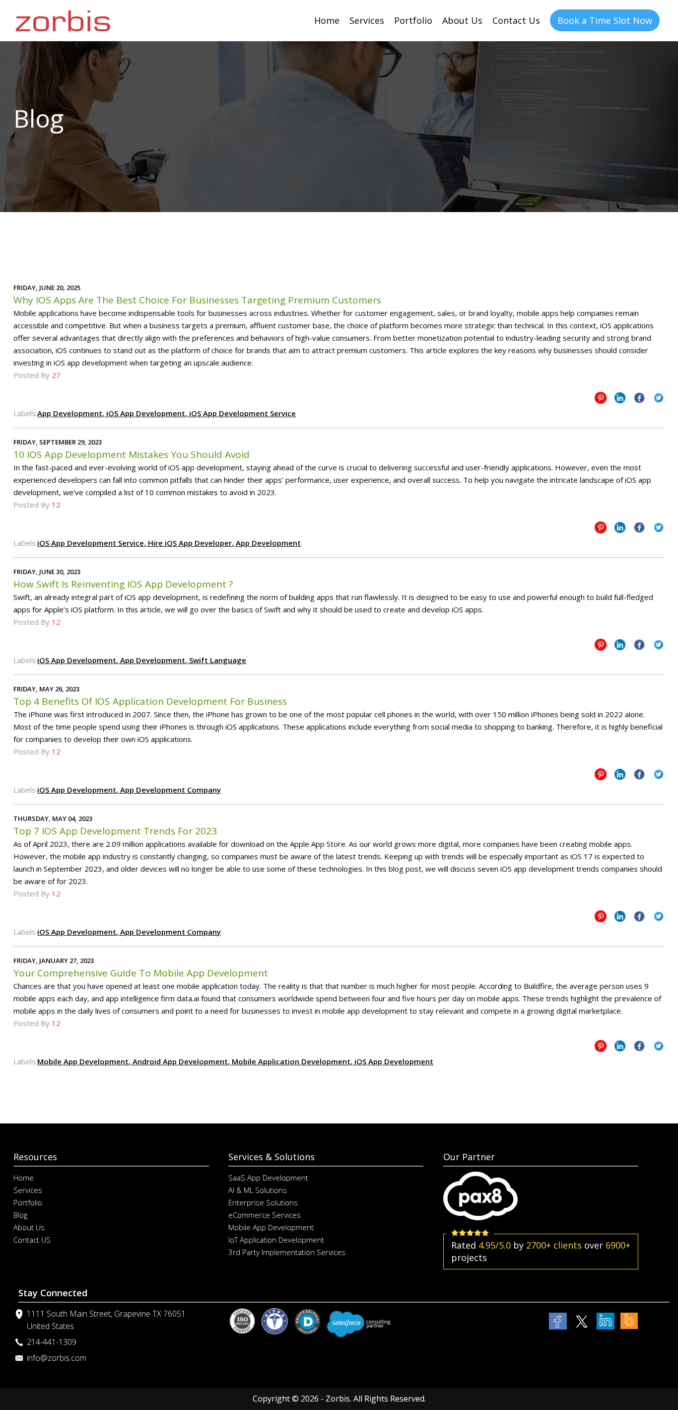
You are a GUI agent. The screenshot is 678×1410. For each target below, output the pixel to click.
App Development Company (169, 790)
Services (366, 20)
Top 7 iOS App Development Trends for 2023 (115, 830)
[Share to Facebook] (639, 399)
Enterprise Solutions (263, 1202)
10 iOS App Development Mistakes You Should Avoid (131, 454)
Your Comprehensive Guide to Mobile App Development (140, 972)
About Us (462, 20)
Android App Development (179, 1061)
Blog (20, 1215)
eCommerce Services (264, 1215)
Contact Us (516, 20)
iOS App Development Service (241, 413)
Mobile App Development (83, 1061)
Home (326, 20)
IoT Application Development (276, 1240)
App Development (69, 413)
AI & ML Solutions (257, 1190)
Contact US (32, 1240)
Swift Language (216, 660)
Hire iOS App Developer (189, 543)
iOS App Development (144, 413)
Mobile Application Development (290, 1061)
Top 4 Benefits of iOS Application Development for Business (150, 701)
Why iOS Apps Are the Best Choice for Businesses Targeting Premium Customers (197, 300)
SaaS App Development (268, 1178)
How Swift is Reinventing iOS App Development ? (123, 584)
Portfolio (413, 20)
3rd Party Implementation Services (286, 1252)
